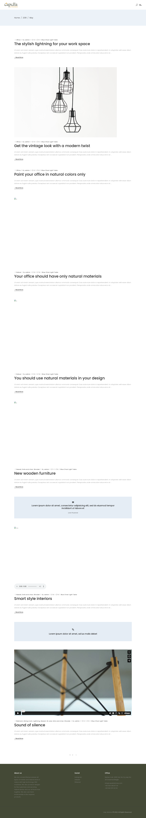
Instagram (78, 777)
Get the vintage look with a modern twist (52, 145)
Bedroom (19, 721)
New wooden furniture (35, 473)
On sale (49, 721)
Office (18, 40)
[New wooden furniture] (73, 433)
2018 (25, 17)
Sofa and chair (27, 469)
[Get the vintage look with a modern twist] (65, 102)
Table (56, 40)
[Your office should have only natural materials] (65, 233)
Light (51, 40)
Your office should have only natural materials (58, 276)
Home (17, 17)
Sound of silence (29, 725)
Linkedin (77, 780)
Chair (47, 40)
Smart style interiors (33, 598)
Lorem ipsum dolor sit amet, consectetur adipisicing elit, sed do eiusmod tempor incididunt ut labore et (73, 507)
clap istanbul (107, 812)
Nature (18, 272)
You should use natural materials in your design (59, 378)
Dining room (28, 721)
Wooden (37, 469)
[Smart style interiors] (73, 558)
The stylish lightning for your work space (52, 43)
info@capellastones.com (113, 783)
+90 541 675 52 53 (111, 788)
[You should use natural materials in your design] (65, 335)
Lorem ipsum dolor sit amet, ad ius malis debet (73, 633)
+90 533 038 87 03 (111, 786)
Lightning (36, 721)
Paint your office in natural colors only (49, 174)
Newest (18, 469)
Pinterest (78, 782)
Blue (43, 40)
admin (27, 40)
